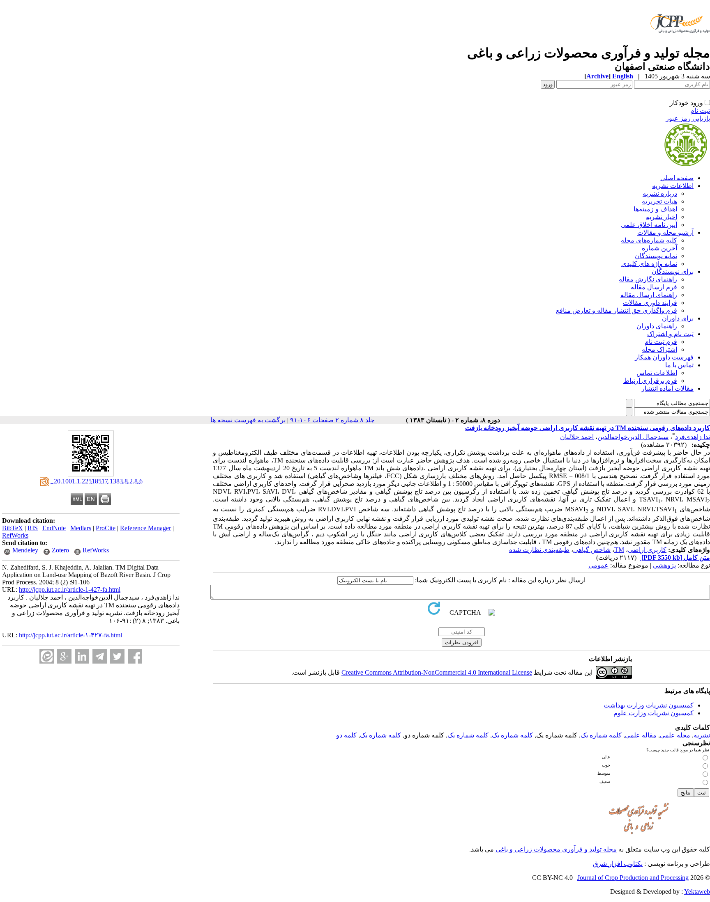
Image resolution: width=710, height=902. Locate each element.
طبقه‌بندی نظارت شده (539, 549)
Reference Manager (145, 527)
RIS (33, 527)
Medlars (80, 527)
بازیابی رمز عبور (688, 118)
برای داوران (678, 318)
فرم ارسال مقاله (654, 287)
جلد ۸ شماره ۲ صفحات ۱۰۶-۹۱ (332, 420)
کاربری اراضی (647, 549)
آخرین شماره (659, 248)
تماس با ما (679, 365)
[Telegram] (99, 656)
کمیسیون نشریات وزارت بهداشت (649, 705)
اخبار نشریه (661, 216)
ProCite (105, 527)
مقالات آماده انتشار (667, 388)
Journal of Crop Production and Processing (633, 877)
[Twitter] (117, 656)
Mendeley (25, 550)
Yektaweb (697, 891)
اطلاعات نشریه (673, 185)
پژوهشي (664, 565)
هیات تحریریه (659, 201)
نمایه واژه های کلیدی (649, 263)
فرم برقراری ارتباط (650, 380)
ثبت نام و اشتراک (670, 333)
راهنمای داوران (656, 326)
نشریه (702, 735)
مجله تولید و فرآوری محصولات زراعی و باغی (556, 849)
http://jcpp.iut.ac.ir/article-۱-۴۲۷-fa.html (70, 635)
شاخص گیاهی (592, 549)
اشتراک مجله (659, 349)
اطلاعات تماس (656, 372)
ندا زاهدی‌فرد (692, 436)
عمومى (598, 565)
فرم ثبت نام (661, 341)
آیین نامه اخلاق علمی (649, 224)
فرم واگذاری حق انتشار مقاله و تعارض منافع (616, 310)
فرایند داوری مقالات (650, 302)
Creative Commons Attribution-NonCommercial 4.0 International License (436, 672)
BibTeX (12, 527)
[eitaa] (46, 656)
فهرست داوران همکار (664, 357)
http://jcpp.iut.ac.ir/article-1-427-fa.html (69, 589)
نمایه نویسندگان (656, 255)
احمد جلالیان (577, 436)
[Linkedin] (82, 656)
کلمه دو (346, 735)
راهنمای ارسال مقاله (648, 294)
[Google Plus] (64, 656)
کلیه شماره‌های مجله (649, 240)
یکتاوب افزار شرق (618, 863)
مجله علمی (675, 735)
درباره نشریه (660, 193)
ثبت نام (700, 110)
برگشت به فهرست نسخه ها (248, 420)
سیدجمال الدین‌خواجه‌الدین (633, 436)
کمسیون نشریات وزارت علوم (653, 713)
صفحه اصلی (677, 177)
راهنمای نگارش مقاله (648, 279)
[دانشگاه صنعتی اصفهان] (678, 42)
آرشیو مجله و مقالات (665, 232)
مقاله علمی (641, 735)
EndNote (54, 527)
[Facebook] (135, 656)
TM (619, 549)
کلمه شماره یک (601, 735)
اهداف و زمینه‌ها (655, 209)
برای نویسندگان (673, 271)
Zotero (60, 550)
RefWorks (15, 535)
